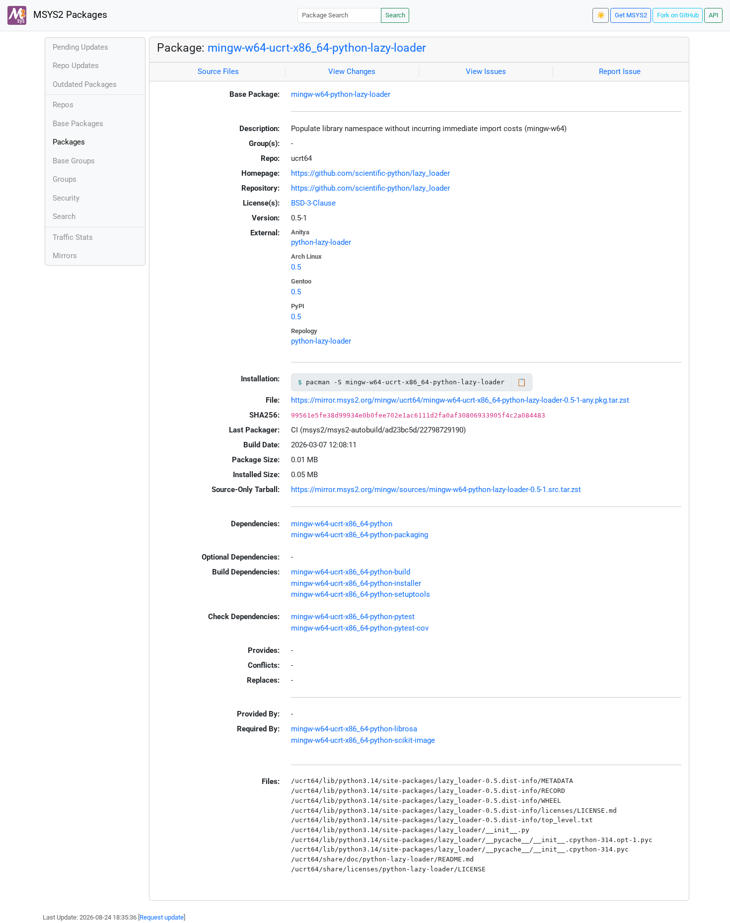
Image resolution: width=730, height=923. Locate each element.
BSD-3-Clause (313, 203)
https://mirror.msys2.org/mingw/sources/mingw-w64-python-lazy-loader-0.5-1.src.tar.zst (436, 489)
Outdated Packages (85, 84)
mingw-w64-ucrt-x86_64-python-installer (356, 583)
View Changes (351, 71)
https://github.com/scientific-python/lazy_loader (370, 173)
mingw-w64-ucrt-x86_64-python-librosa (354, 728)
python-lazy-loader (321, 242)
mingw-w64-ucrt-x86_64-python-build (350, 572)
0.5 (296, 267)
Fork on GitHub (678, 15)
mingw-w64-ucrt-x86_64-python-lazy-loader (317, 47)
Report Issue (620, 71)
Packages (69, 142)
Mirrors (65, 255)
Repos (63, 104)
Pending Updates (80, 47)
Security (66, 198)
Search (395, 15)
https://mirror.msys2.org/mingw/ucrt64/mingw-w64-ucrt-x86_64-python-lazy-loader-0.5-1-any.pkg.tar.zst (460, 400)
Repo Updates (76, 65)
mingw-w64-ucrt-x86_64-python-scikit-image (363, 740)
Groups (64, 179)
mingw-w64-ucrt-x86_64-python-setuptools (360, 594)
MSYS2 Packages (69, 14)
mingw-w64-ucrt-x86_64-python (341, 523)
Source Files (218, 71)
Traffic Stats (73, 237)
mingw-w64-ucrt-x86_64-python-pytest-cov (360, 628)
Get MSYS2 (631, 15)
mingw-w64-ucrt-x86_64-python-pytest (353, 616)
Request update (162, 917)
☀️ (601, 15)
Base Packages (78, 123)
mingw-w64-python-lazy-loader (340, 94)
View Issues (486, 71)
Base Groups (74, 160)
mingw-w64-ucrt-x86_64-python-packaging (359, 534)
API (714, 15)
